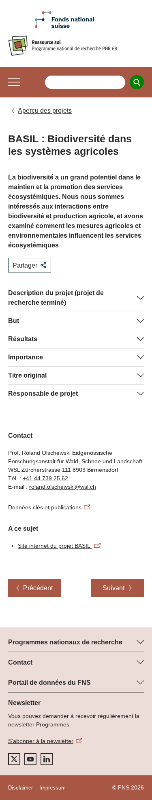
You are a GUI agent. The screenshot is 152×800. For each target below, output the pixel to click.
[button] (14, 82)
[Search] (137, 82)
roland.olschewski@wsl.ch (62, 486)
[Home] (76, 46)
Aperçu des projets (45, 110)
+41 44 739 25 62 (45, 478)
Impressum (52, 788)
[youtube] (30, 759)
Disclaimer (20, 788)
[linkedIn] (47, 759)
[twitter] (14, 759)
